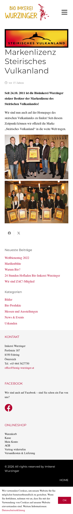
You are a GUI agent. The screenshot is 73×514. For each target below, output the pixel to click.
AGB (7, 445)
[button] (64, 12)
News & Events (14, 317)
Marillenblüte (13, 263)
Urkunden (11, 323)
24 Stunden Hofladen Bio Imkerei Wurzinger (32, 275)
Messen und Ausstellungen (21, 311)
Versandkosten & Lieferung (20, 453)
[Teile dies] (9, 233)
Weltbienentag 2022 (17, 258)
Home (64, 480)
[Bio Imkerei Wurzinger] (27, 12)
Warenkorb (11, 434)
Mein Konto (11, 442)
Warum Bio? (12, 269)
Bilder (8, 299)
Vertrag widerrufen (15, 449)
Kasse (8, 438)
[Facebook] (8, 408)
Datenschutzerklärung (13, 510)
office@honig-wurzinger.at (19, 368)
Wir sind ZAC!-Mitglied (19, 281)
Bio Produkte (13, 305)
